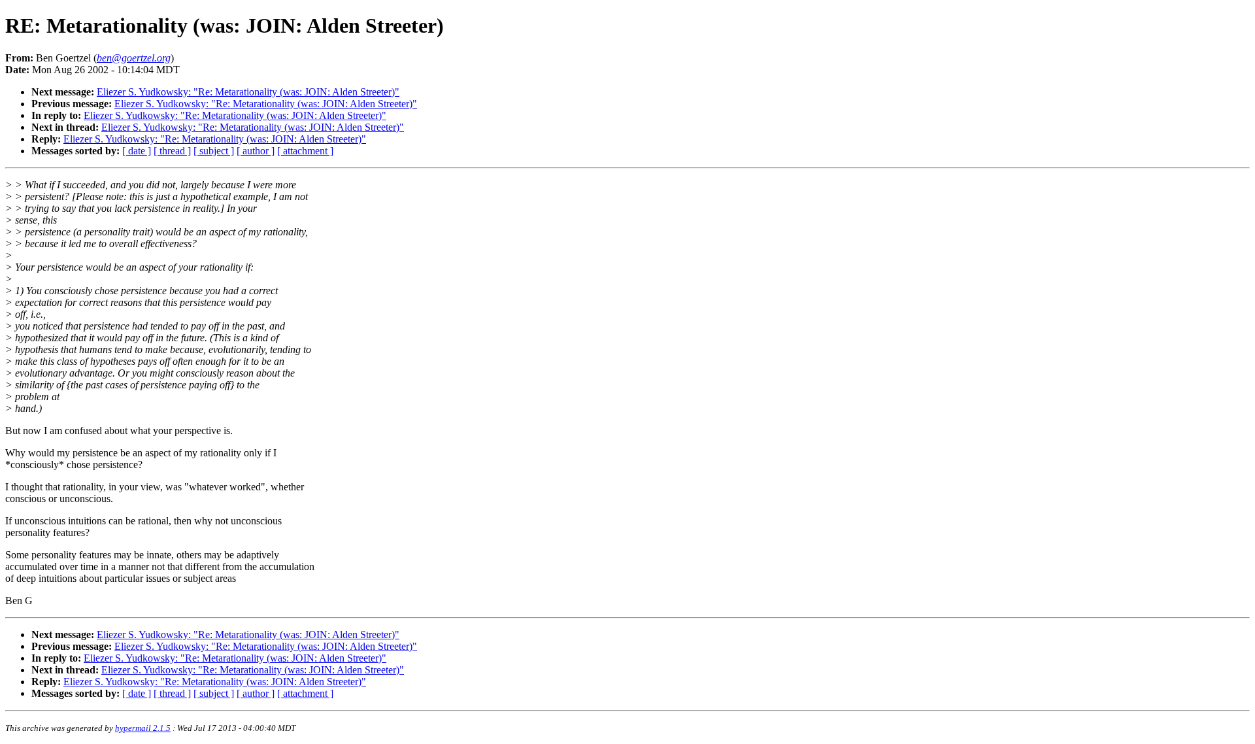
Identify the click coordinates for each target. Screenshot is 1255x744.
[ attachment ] (305, 150)
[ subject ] (213, 150)
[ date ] (136, 150)
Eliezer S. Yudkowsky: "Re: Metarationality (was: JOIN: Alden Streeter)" (248, 91)
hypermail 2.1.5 (143, 728)
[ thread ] (172, 150)
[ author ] (256, 150)
